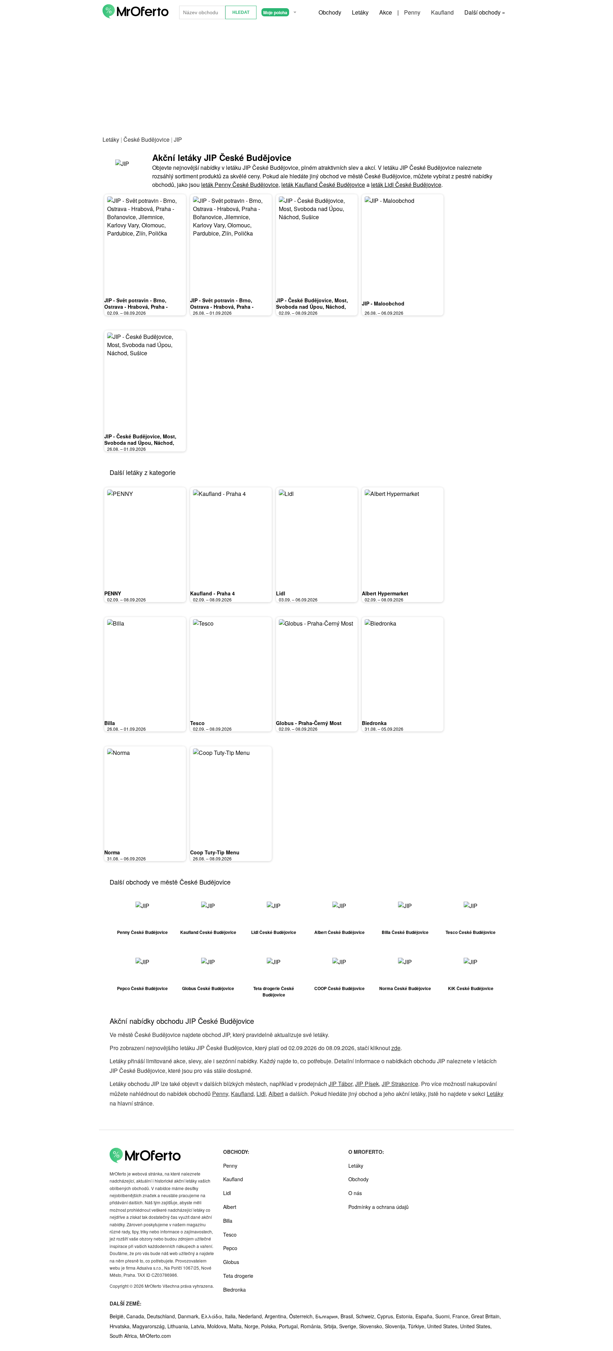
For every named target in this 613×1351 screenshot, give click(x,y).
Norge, (252, 1326)
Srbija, (331, 1326)
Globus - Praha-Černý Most (309, 722)
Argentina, (277, 1316)
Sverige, (349, 1326)
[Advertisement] (306, 78)
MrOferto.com (155, 1335)
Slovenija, (396, 1326)
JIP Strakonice (400, 1084)
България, (328, 1316)
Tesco (197, 722)
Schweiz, (366, 1316)
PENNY (112, 593)
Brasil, (348, 1316)
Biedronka (374, 722)
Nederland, (251, 1316)
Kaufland (442, 12)
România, (312, 1326)
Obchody (330, 12)
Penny (412, 12)
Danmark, (189, 1316)
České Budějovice (146, 139)
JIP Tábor (340, 1084)
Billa (109, 722)
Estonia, (405, 1316)
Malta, (236, 1326)
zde (396, 1048)
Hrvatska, (121, 1326)
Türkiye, (417, 1326)
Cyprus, (386, 1316)
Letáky (360, 12)
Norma (112, 852)
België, (118, 1316)
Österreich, (302, 1316)
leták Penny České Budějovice (239, 184)
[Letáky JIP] (127, 170)
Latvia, (199, 1326)
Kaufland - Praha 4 (212, 593)
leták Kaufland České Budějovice (323, 184)
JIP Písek (367, 1084)
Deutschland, (162, 1316)
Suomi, (443, 1316)
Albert (276, 1094)
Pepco (230, 1248)
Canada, (136, 1316)
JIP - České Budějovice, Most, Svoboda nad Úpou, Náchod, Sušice (312, 306)
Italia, (231, 1316)
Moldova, (218, 1326)
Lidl (280, 593)
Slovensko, (372, 1326)
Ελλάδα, (213, 1316)
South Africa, (125, 1335)
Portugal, (289, 1326)
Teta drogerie (238, 1275)
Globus (231, 1261)
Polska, (270, 1326)
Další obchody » (484, 12)
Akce (385, 12)
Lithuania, (179, 1326)
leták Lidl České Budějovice (406, 184)
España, (425, 1316)
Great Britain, (486, 1316)
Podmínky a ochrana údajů (378, 1206)
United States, (443, 1326)
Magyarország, (149, 1326)
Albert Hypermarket (385, 593)
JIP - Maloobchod (383, 303)
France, (461, 1316)
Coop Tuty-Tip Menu (214, 852)
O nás (355, 1192)
